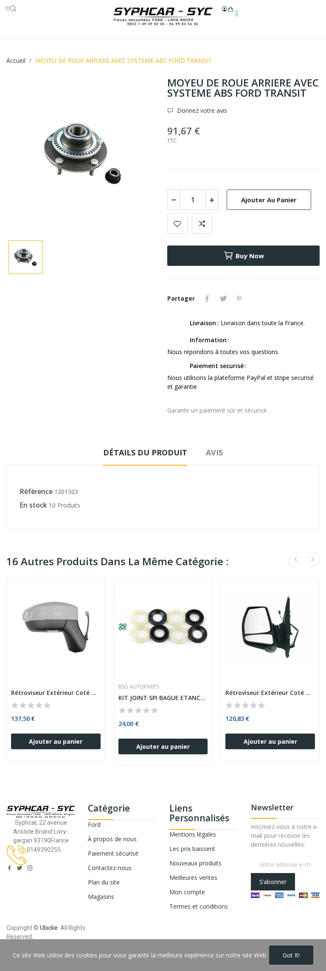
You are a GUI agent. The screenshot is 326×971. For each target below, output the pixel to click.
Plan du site (104, 882)
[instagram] (30, 868)
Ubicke (49, 927)
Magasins (101, 897)
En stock (33, 505)
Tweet (223, 298)
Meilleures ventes (193, 877)
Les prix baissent (192, 849)
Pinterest (239, 298)
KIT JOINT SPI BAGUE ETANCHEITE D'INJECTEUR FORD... (163, 698)
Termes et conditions (198, 906)
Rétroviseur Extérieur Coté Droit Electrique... (56, 693)
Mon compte (187, 892)
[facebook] (9, 868)
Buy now (250, 255)
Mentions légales (192, 834)
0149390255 (44, 849)
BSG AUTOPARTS (138, 686)
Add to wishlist (177, 223)
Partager (207, 298)
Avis (214, 452)
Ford (94, 824)
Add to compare (202, 223)
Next (312, 559)
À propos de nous (112, 839)
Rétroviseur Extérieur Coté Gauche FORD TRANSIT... (270, 693)
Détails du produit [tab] (145, 452)
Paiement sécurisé (113, 853)
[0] (230, 9)
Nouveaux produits (195, 863)
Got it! (291, 955)
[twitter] (19, 868)
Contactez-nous (110, 868)
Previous (295, 559)
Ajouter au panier (269, 199)
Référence (36, 491)
